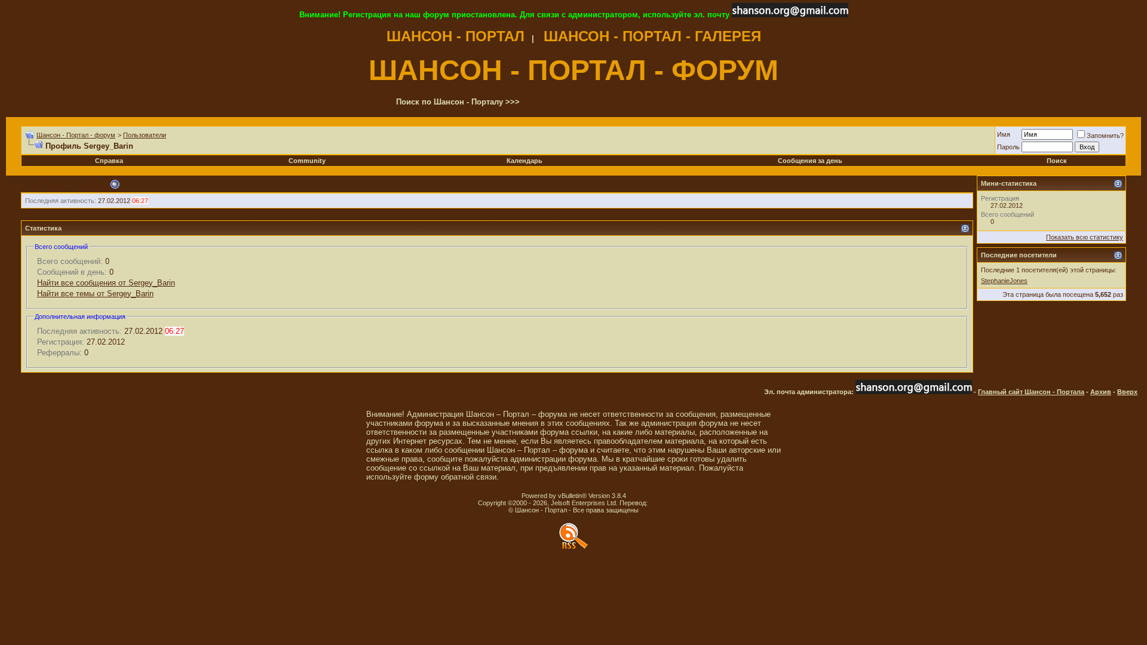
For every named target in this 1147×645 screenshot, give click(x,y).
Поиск (1057, 160)
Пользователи (144, 135)
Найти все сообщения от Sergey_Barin (106, 282)
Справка (109, 160)
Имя (1003, 134)
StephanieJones (1004, 280)
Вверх (1127, 391)
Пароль (1008, 146)
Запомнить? (1105, 135)
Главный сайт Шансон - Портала (1031, 391)
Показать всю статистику (1084, 237)
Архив (1100, 391)
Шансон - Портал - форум (75, 135)
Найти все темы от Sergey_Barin (95, 293)
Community (307, 160)
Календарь (524, 160)
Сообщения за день (810, 160)
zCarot (659, 502)
